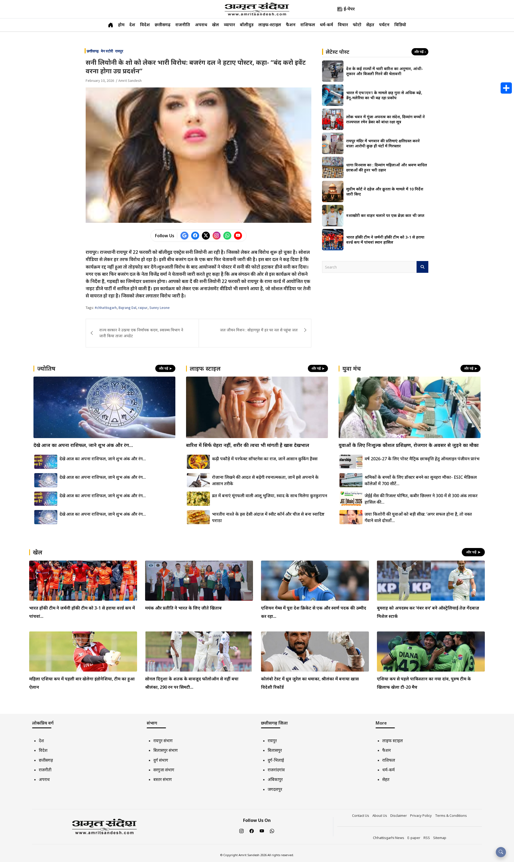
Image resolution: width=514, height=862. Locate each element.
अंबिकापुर (275, 779)
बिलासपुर (275, 750)
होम (121, 25)
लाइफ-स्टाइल (269, 25)
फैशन (291, 25)
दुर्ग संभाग (160, 760)
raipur (143, 307)
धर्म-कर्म (326, 25)
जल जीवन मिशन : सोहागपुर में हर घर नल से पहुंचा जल (259, 329)
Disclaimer (398, 815)
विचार (343, 25)
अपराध (201, 25)
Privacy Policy (421, 815)
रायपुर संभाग (163, 740)
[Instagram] (241, 831)
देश (132, 25)
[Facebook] (252, 831)
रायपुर (119, 51)
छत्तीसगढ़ (163, 25)
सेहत (370, 25)
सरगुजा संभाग (163, 769)
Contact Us (360, 815)
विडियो (400, 25)
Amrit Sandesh (130, 80)
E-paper (413, 837)
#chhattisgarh (106, 307)
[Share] (506, 88)
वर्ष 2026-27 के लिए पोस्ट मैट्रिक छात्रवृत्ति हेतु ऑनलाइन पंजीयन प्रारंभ (422, 459)
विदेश (145, 25)
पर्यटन (384, 25)
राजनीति (182, 25)
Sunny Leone (159, 307)
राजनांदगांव (276, 769)
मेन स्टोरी (107, 51)
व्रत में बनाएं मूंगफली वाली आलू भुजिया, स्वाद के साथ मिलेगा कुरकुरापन (269, 496)
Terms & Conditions (451, 815)
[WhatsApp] (272, 831)
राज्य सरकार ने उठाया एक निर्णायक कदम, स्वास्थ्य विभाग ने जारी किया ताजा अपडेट (141, 332)
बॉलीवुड (247, 25)
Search (422, 267)
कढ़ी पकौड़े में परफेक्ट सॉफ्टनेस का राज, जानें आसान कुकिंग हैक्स (265, 459)
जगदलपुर (275, 789)
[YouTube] (262, 831)
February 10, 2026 (100, 80)
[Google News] (184, 236)
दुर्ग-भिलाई (276, 760)
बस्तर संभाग (162, 779)
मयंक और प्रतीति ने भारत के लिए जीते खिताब (183, 608)
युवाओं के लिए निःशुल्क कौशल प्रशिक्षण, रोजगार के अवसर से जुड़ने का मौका (409, 445)
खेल (215, 25)
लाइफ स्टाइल (392, 740)
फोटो (357, 25)
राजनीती (45, 769)
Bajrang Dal (127, 307)
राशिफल (307, 25)
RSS (427, 837)
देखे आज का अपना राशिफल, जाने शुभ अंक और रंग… (83, 445)
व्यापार (229, 25)
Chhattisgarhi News (388, 837)
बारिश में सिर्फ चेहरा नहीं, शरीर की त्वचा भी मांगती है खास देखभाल (247, 445)
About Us (379, 815)
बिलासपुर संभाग (165, 750)
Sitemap (439, 837)
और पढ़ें (420, 51)
